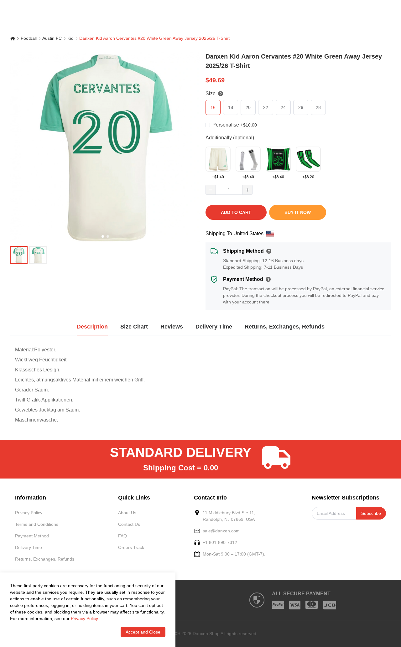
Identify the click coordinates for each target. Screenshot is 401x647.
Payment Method (32, 535)
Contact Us (129, 524)
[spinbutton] (229, 189)
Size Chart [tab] (134, 327)
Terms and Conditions (36, 524)
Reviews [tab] (171, 327)
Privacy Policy (28, 512)
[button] (211, 189)
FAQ (122, 535)
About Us (127, 512)
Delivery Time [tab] (213, 327)
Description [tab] (92, 327)
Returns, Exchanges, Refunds (44, 559)
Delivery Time (28, 547)
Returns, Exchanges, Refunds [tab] (285, 327)
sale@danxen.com (221, 530)
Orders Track (131, 547)
